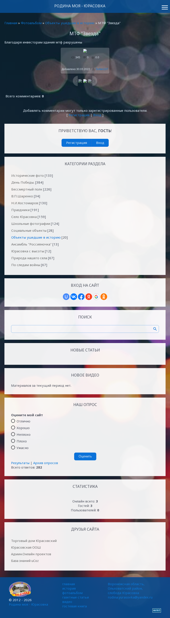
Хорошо (23, 427)
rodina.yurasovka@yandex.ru (130, 597)
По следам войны (25, 265)
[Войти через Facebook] (81, 296)
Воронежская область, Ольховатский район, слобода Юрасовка (126, 588)
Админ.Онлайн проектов (31, 554)
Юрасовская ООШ (26, 547)
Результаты (20, 463)
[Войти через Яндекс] (88, 296)
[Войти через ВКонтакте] (73, 296)
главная (68, 584)
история (69, 588)
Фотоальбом (31, 23)
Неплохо (24, 434)
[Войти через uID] (66, 296)
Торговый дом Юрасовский (34, 540)
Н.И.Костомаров (24, 203)
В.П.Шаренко (22, 196)
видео (67, 601)
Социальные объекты (28, 230)
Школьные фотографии (30, 223)
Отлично (23, 421)
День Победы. (22, 182)
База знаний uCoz (25, 560)
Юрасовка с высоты (27, 251)
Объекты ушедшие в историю (70, 23)
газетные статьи (75, 597)
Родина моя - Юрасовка (79, 5)
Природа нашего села (29, 258)
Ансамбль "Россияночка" (31, 244)
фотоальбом (72, 593)
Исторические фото (27, 175)
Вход (97, 115)
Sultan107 (102, 69)
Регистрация (79, 115)
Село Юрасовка (24, 216)
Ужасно (23, 447)
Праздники (20, 210)
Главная (10, 23)
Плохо (22, 441)
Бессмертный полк (26, 189)
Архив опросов (45, 463)
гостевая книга (74, 606)
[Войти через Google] (96, 296)
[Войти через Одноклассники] (103, 296)
